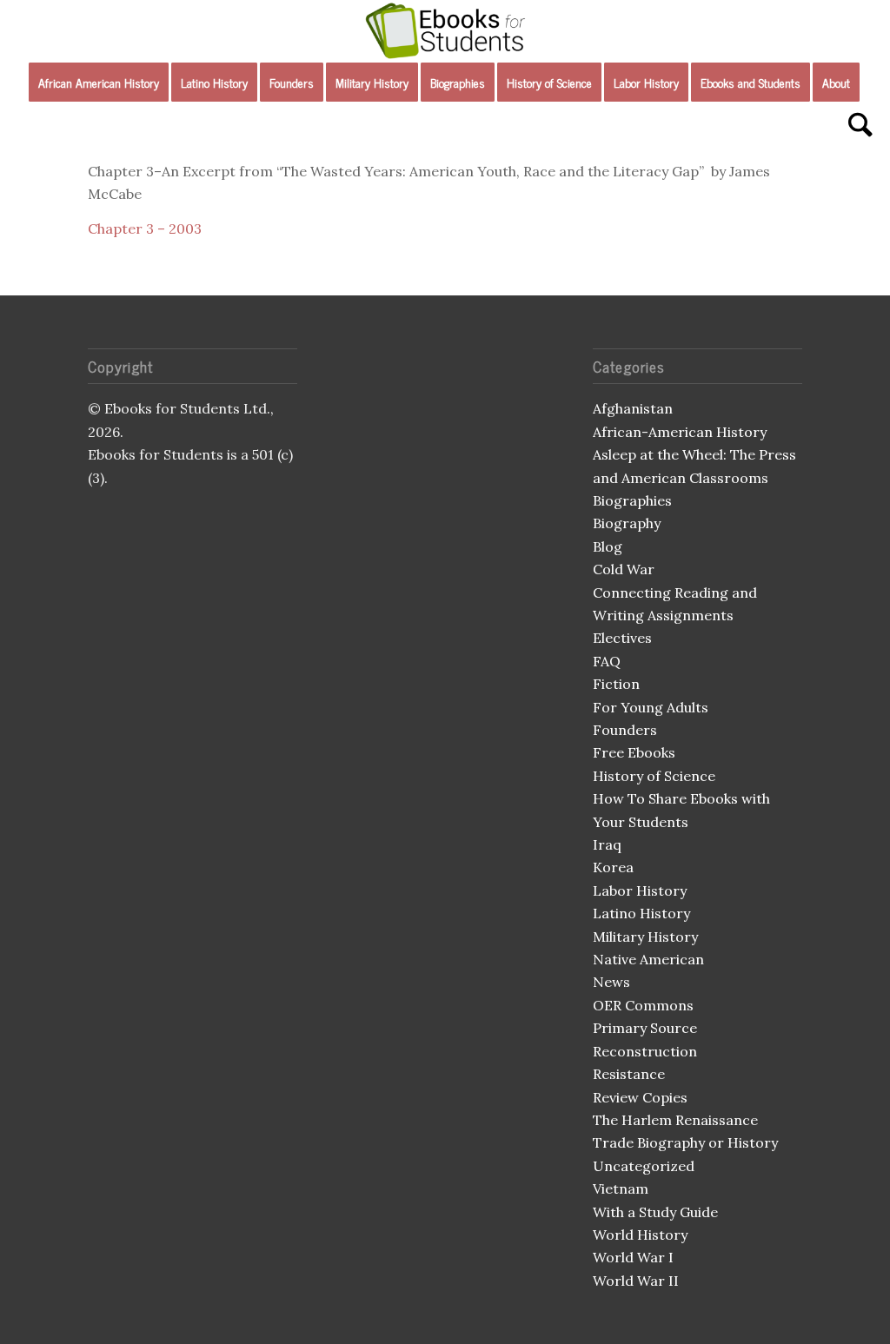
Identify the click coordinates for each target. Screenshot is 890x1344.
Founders (625, 729)
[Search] (854, 126)
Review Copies (640, 1097)
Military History (645, 936)
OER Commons (643, 1005)
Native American (648, 959)
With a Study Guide (655, 1212)
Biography (627, 523)
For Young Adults (650, 707)
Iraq (607, 844)
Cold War (623, 569)
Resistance (629, 1073)
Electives (622, 637)
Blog (607, 546)
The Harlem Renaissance (675, 1120)
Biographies (632, 500)
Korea (613, 867)
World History (640, 1234)
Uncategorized (643, 1166)
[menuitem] (98, 82)
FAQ (607, 661)
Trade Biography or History (685, 1142)
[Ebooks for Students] (445, 30)
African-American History (680, 431)
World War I (633, 1257)
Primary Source (645, 1027)
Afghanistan (633, 408)
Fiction (616, 683)
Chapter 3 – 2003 (145, 228)
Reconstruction (645, 1051)
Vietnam (620, 1188)
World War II (636, 1280)
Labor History (640, 890)
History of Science (654, 776)
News (611, 981)
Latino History (641, 913)
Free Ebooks (634, 752)
